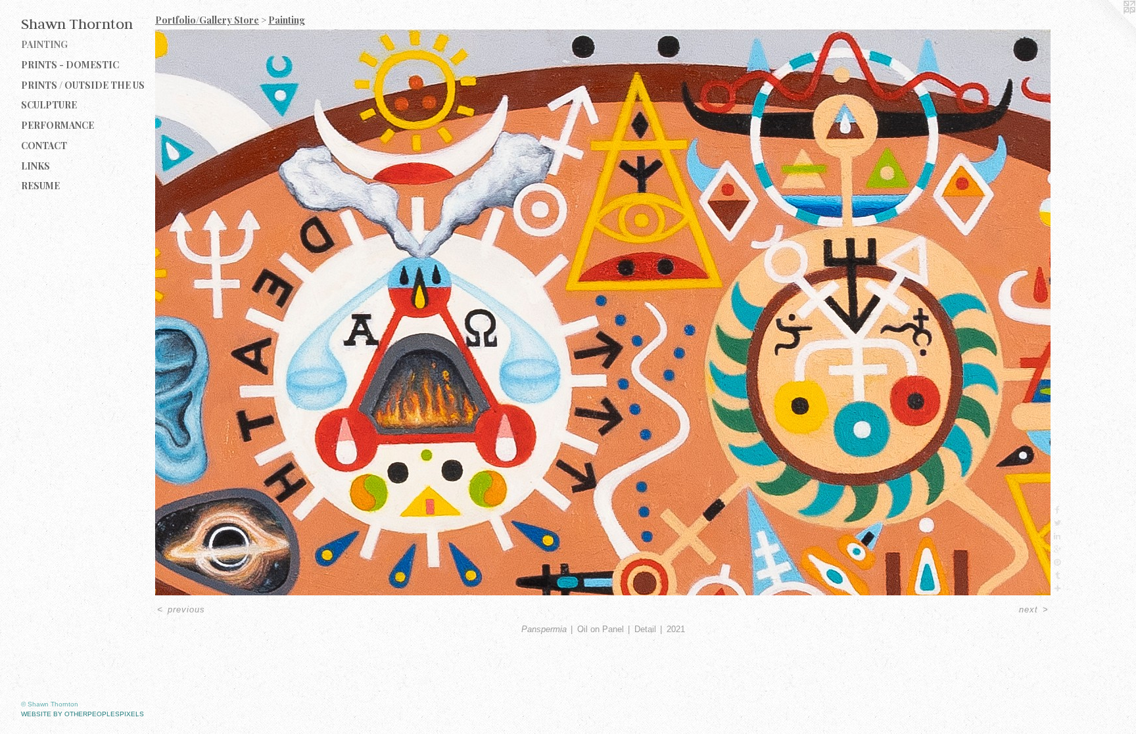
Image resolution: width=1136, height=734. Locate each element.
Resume (40, 185)
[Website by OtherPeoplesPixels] (1109, 26)
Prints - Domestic (70, 64)
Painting (44, 44)
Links (35, 166)
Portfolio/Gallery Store (207, 20)
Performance (57, 125)
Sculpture (49, 105)
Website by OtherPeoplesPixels (82, 714)
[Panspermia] (603, 312)
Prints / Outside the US (83, 85)
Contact (44, 145)
